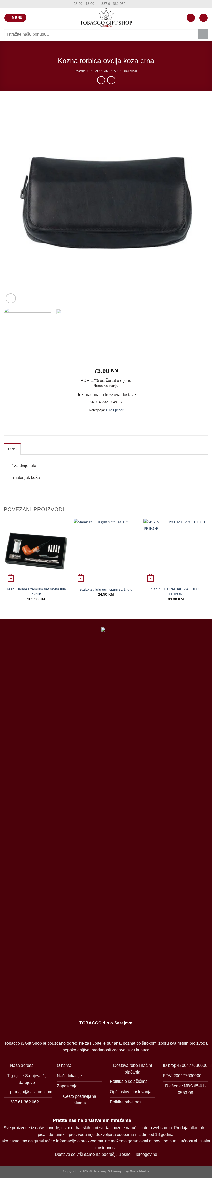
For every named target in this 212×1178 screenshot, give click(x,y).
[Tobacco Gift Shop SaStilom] (106, 18)
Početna (80, 70)
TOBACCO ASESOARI (103, 70)
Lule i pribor (130, 70)
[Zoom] (11, 298)
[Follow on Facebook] (129, 4)
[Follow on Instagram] (134, 4)
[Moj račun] (191, 18)
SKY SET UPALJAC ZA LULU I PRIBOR (176, 591)
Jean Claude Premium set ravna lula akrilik (36, 591)
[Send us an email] (139, 4)
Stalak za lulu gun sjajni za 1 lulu (105, 589)
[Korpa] (203, 18)
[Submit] (203, 34)
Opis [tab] (12, 449)
